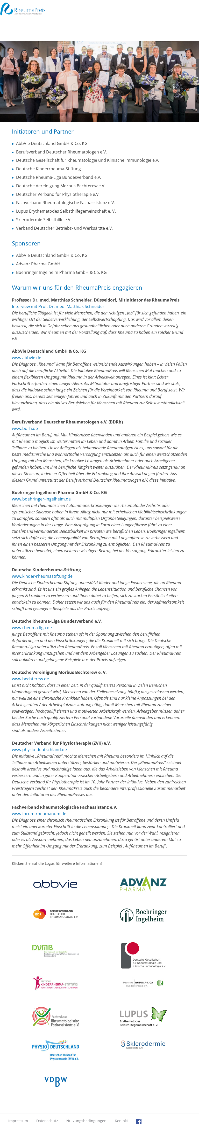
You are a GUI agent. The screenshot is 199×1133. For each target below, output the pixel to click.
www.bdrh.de (25, 428)
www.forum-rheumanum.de (39, 813)
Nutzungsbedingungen (86, 1120)
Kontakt (121, 1120)
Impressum (18, 1120)
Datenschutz (47, 1120)
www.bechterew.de (30, 679)
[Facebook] (138, 1120)
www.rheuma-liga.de (32, 627)
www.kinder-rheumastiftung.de (42, 576)
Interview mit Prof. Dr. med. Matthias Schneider (58, 306)
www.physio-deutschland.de (39, 749)
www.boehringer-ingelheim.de (41, 499)
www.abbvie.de (26, 357)
